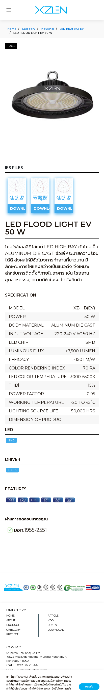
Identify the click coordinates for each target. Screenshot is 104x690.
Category (28, 29)
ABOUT (10, 620)
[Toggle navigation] (8, 10)
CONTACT (54, 625)
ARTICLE (53, 615)
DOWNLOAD (56, 629)
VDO (51, 620)
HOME (10, 615)
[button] (94, 58)
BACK (11, 46)
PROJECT (12, 634)
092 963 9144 (27, 665)
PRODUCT (12, 625)
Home (12, 29)
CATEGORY (13, 629)
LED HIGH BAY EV (72, 29)
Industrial (47, 29)
